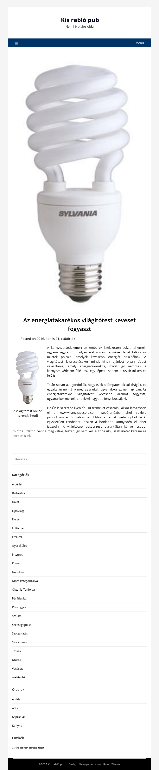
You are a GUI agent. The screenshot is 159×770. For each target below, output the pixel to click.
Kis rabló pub (80, 20)
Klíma (16, 563)
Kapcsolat (18, 717)
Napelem (18, 572)
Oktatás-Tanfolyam (24, 589)
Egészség (18, 510)
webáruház (19, 677)
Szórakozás (19, 642)
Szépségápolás (21, 625)
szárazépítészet (36, 747)
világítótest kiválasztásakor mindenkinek (78, 361)
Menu (140, 43)
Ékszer (16, 519)
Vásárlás (17, 668)
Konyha (17, 725)
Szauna (17, 616)
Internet (17, 554)
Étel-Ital (17, 537)
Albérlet (17, 484)
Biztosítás (18, 493)
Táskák (16, 651)
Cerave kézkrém (20, 747)
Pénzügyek (19, 607)
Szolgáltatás (20, 633)
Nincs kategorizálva (25, 581)
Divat (15, 502)
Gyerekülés (19, 545)
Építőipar (18, 528)
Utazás (16, 660)
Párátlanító (19, 598)
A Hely (16, 699)
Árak (15, 708)
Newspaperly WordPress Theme (99, 764)
